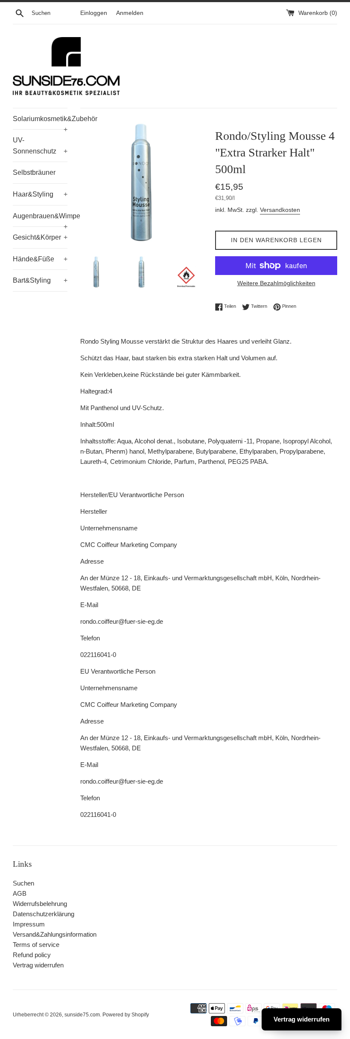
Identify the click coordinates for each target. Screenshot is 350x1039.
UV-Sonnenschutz (40, 145)
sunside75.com (82, 1015)
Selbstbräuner (34, 172)
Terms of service (36, 944)
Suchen (23, 883)
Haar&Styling (40, 194)
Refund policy (32, 954)
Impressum (29, 924)
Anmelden (129, 13)
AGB (19, 893)
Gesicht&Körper (40, 237)
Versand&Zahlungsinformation (54, 934)
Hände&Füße (40, 259)
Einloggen (93, 13)
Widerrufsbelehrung (40, 903)
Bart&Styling (40, 280)
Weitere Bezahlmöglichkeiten (276, 283)
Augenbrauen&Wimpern (40, 219)
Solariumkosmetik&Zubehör (40, 122)
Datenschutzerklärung (43, 913)
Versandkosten (280, 209)
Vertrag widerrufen (38, 965)
